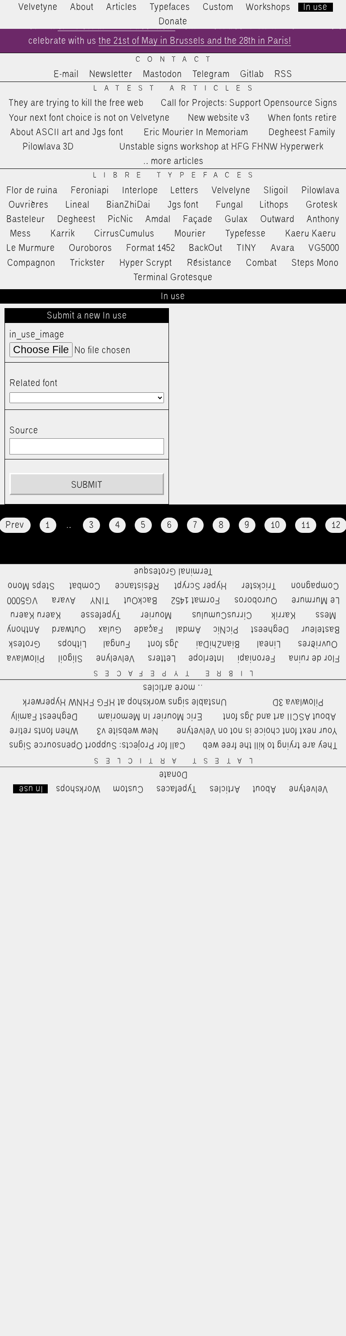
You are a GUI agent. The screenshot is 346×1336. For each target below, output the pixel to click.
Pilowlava (320, 190)
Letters (185, 190)
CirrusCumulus (124, 233)
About (82, 7)
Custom (218, 7)
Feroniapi (90, 190)
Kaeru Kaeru (310, 233)
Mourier (190, 233)
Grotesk (321, 204)
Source (23, 430)
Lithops (274, 204)
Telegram (211, 74)
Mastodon (162, 74)
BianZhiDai (128, 204)
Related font (33, 383)
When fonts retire (302, 118)
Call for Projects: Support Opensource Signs (249, 103)
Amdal (158, 219)
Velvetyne (38, 7)
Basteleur (25, 219)
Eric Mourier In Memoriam (196, 132)
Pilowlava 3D (48, 146)
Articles (121, 7)
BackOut (206, 248)
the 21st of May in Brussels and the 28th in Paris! (195, 40)
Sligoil (276, 190)
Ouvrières (29, 204)
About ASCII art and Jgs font (66, 132)
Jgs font (183, 204)
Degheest (76, 219)
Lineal (78, 204)
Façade (198, 219)
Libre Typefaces (176, 175)
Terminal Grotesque (173, 277)
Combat (261, 263)
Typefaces (170, 7)
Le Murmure (31, 248)
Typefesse (245, 233)
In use (315, 7)
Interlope (140, 190)
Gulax (236, 219)
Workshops (268, 7)
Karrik (62, 233)
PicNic (120, 219)
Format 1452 (150, 248)
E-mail (66, 74)
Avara (283, 248)
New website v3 (219, 118)
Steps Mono (315, 263)
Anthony (323, 219)
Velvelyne (231, 190)
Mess (20, 233)
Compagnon (31, 263)
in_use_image (36, 334)
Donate (173, 21)
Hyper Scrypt (145, 263)
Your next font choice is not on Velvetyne (89, 118)
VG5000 (324, 248)
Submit (86, 485)
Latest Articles (176, 88)
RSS (283, 74)
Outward (277, 219)
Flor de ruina (32, 190)
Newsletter (110, 74)
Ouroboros (90, 248)
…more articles (173, 161)
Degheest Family (302, 132)
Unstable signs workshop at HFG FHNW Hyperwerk (221, 146)
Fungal (229, 204)
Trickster (87, 263)
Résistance (209, 263)
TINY (247, 248)
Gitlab (252, 74)
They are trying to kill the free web (76, 103)
